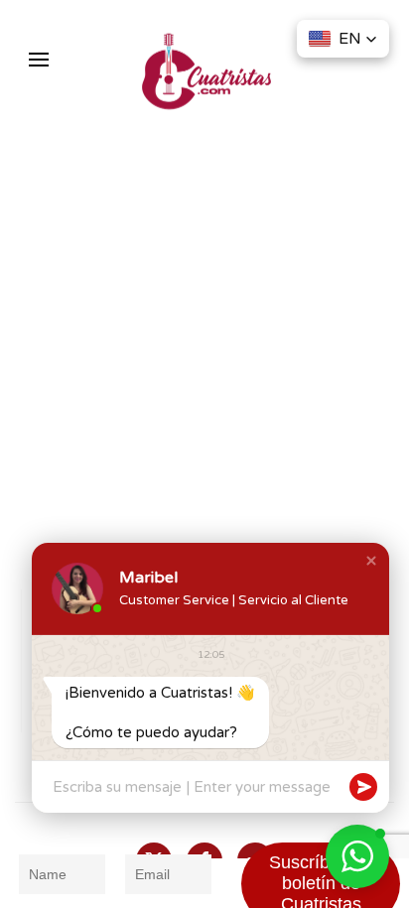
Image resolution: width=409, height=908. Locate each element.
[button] (39, 59)
